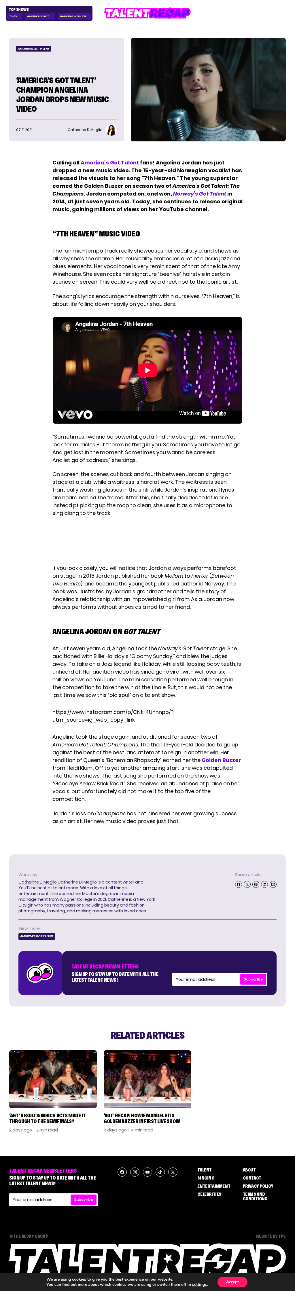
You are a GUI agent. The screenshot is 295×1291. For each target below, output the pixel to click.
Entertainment (213, 1185)
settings (199, 1284)
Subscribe (253, 979)
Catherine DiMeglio (37, 882)
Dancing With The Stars (75, 16)
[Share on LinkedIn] (264, 884)
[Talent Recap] (147, 13)
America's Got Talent (41, 16)
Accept (232, 1282)
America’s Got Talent (110, 162)
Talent (204, 1169)
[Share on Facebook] (238, 884)
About (249, 1169)
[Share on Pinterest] (255, 884)
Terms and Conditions (255, 1196)
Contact (252, 1177)
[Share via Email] (273, 884)
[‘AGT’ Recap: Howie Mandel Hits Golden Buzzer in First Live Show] (147, 1079)
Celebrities (209, 1194)
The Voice (15, 16)
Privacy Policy (258, 1185)
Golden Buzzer (221, 760)
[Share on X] (247, 884)
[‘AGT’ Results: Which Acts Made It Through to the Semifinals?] (53, 1079)
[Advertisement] (147, 540)
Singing (205, 1177)
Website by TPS (271, 1236)
